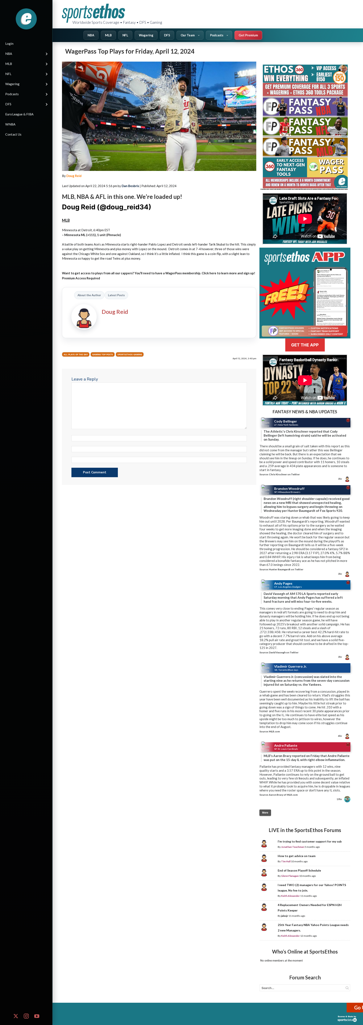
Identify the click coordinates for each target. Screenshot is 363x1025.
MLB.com (274, 731)
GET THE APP (305, 344)
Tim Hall (286, 861)
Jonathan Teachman (292, 846)
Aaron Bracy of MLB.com (283, 794)
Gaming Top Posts (102, 354)
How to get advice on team (297, 856)
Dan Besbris (130, 186)
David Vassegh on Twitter (284, 652)
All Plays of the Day (76, 354)
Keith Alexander (290, 895)
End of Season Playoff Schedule (299, 870)
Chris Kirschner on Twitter (284, 474)
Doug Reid (74, 176)
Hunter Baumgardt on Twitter (286, 569)
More (265, 812)
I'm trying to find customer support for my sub (310, 841)
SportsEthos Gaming (129, 354)
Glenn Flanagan (290, 875)
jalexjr (284, 915)
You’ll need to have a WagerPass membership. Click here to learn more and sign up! (194, 273)
